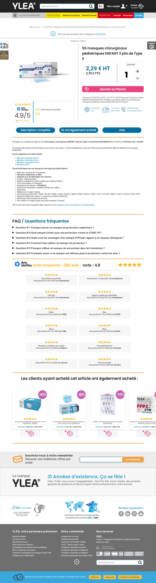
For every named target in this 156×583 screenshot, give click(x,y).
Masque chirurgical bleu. (28, 158)
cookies (82, 577)
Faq (98, 536)
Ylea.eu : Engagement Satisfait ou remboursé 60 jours (118, 540)
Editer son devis (102, 542)
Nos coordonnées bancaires (23, 550)
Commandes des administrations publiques (29, 548)
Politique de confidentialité (23, 556)
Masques (100, 34)
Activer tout (95, 577)
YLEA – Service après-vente (72, 545)
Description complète (35, 130)
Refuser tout (110, 577)
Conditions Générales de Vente (73, 548)
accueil (36, 27)
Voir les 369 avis (23, 121)
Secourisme (128, 15)
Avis (122, 130)
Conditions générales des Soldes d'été (77, 556)
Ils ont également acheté (78, 130)
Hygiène (139, 15)
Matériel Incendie (89, 15)
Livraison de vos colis (69, 537)
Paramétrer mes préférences (130, 577)
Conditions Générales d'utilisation (74, 550)
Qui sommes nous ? (20, 542)
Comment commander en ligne (73, 542)
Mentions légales (19, 537)
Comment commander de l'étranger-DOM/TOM (31, 553)
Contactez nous (18, 539)
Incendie (117, 15)
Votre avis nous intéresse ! (23, 545)
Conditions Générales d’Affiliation (74, 553)
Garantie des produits (70, 539)
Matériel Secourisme (71, 15)
